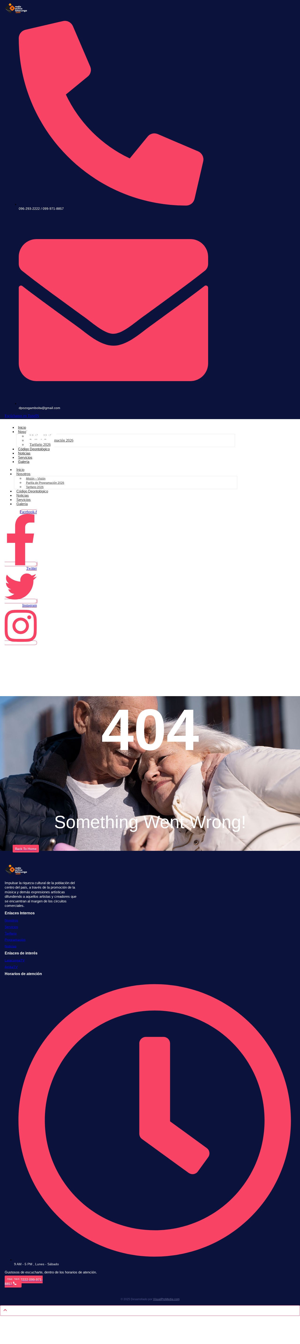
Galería (23, 462)
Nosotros (25, 432)
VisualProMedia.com (166, 1299)
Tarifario (11, 933)
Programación (15, 940)
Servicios (25, 457)
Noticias (24, 453)
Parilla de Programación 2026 (45, 482)
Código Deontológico (34, 449)
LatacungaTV (15, 960)
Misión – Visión (35, 478)
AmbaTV (11, 967)
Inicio (22, 427)
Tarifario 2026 (40, 445)
